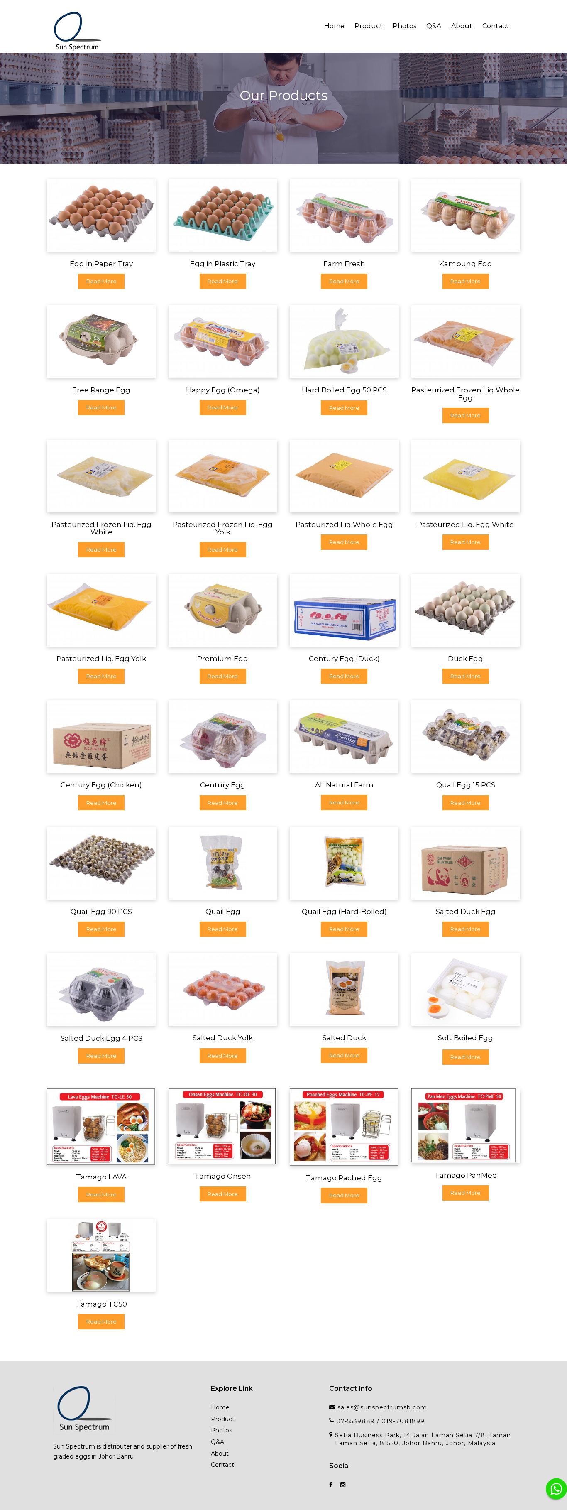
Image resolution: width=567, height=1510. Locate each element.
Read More (101, 281)
